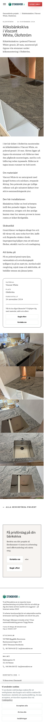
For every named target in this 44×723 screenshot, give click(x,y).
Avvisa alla (22, 712)
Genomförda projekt (11, 13)
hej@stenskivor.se (25, 648)
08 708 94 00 (10, 648)
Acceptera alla (22, 706)
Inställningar (22, 718)
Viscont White (12, 285)
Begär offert (22, 317)
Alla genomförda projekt (20, 507)
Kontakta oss (21, 322)
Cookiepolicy (7, 700)
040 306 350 (10, 666)
